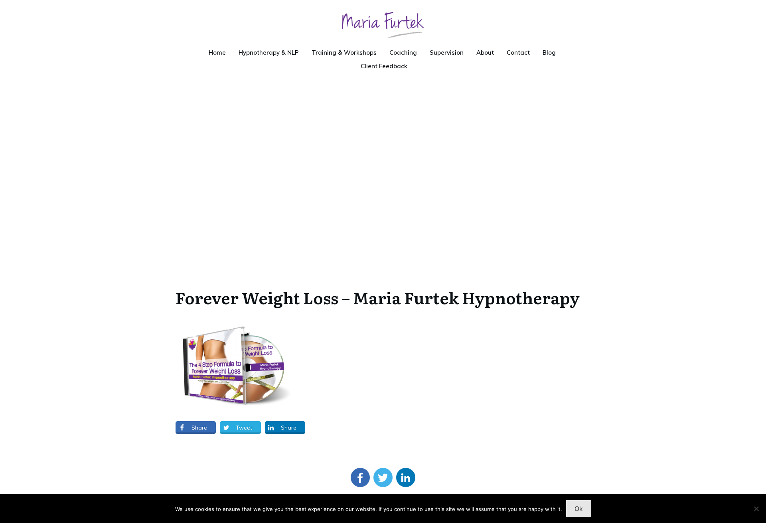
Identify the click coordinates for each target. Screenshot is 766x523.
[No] (756, 509)
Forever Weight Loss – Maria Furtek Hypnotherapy (378, 297)
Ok (578, 509)
